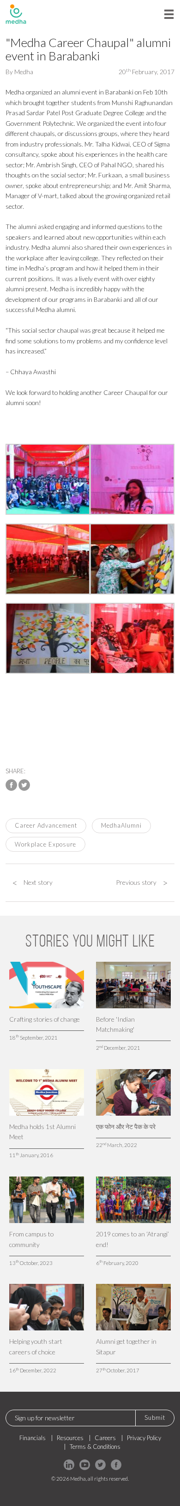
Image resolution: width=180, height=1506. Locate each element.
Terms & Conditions (95, 1446)
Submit (154, 1417)
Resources (70, 1437)
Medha (23, 72)
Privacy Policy (144, 1437)
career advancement (46, 825)
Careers (105, 1437)
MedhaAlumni (121, 825)
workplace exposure (45, 844)
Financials (32, 1437)
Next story (32, 882)
